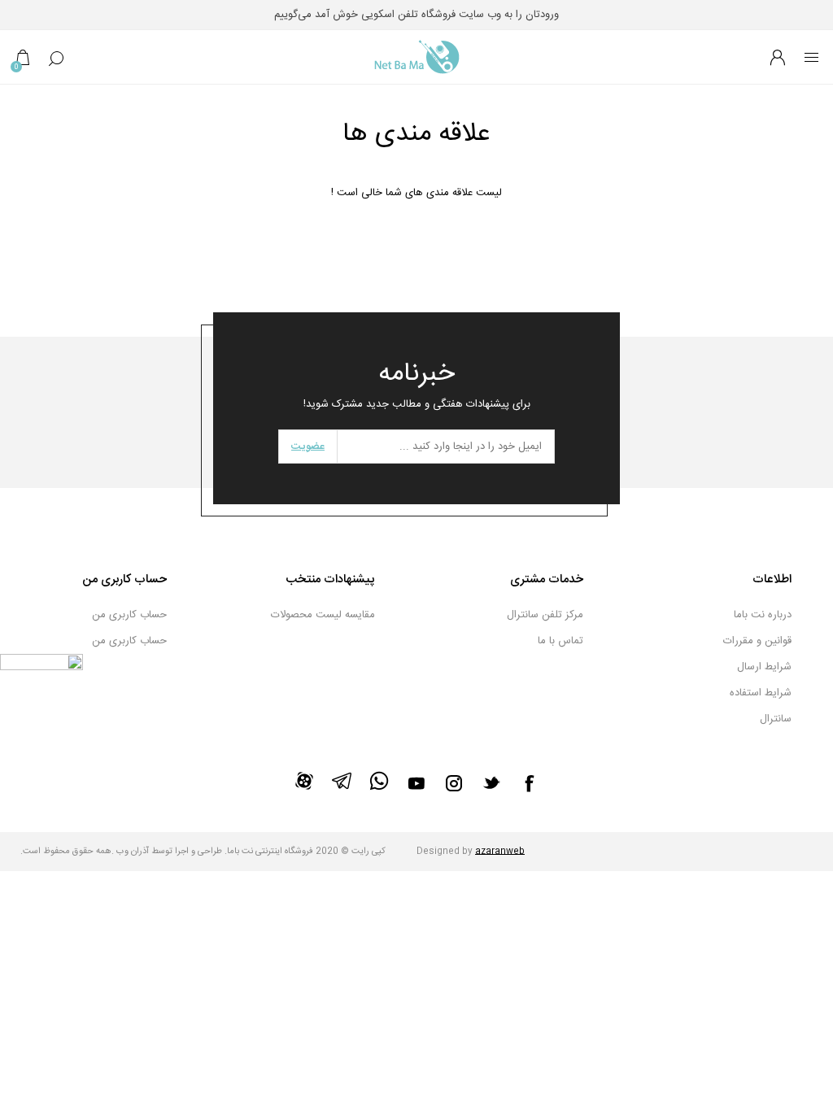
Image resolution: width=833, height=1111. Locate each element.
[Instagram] (454, 783)
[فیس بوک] (528, 783)
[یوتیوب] (416, 783)
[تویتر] (491, 782)
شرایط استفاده (761, 693)
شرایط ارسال (764, 667)
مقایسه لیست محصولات (323, 615)
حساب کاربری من (129, 615)
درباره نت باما (763, 615)
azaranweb (500, 851)
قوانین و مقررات (757, 641)
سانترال (776, 719)
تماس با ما (560, 641)
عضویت (308, 446)
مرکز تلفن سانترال (545, 615)
